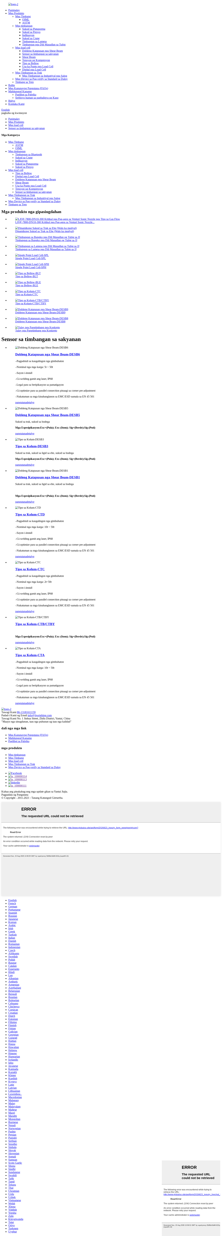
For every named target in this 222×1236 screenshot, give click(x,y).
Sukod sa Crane (31, 38)
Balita (11, 85)
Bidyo (11, 100)
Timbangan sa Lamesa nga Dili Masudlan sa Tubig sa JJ (45, 249)
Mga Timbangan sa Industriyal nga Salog (44, 75)
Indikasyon (28, 35)
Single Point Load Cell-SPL (30, 258)
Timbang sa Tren (24, 82)
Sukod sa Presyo (31, 32)
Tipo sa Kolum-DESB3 (31, 446)
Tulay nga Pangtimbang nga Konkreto (36, 330)
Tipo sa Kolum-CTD (30, 514)
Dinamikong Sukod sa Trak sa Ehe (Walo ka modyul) (44, 231)
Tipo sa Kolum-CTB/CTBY (30, 303)
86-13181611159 (26, 712)
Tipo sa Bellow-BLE (26, 285)
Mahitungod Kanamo (20, 91)
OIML (25, 19)
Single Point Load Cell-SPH (30, 267)
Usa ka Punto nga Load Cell (37, 66)
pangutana (21, 402)
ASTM (26, 22)
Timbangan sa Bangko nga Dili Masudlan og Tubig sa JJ (46, 240)
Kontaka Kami (16, 103)
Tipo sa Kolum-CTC (26, 294)
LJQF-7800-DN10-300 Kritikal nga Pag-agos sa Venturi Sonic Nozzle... (55, 222)
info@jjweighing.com (40, 715)
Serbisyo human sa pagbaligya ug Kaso (36, 97)
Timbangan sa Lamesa (34, 41)
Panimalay (14, 10)
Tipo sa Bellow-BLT (26, 276)
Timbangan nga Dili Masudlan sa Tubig (44, 44)
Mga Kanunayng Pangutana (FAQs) (28, 88)
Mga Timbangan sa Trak (28, 72)
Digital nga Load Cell (34, 69)
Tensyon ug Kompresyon (36, 60)
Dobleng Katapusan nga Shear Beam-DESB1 (47, 477)
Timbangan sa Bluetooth (28, 154)
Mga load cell (22, 47)
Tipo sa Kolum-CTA (30, 655)
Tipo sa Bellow (30, 63)
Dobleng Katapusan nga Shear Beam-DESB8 (40, 321)
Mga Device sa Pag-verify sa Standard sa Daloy (41, 78)
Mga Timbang (23, 16)
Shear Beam (29, 57)
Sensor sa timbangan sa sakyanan (40, 53)
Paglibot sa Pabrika (25, 94)
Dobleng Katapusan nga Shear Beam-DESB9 (40, 312)
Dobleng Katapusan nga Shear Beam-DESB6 (47, 354)
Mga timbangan (23, 25)
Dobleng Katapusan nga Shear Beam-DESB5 (47, 415)
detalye (30, 402)
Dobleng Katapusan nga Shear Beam (42, 50)
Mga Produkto (16, 13)
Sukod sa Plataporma (33, 28)
